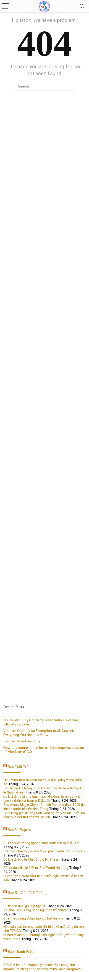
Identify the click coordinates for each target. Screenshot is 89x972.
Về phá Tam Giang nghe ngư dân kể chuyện (35, 910)
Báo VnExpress (20, 829)
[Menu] (5, 6)
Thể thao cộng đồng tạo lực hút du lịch (33, 918)
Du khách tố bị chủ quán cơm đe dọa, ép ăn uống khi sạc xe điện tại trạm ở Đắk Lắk (42, 798)
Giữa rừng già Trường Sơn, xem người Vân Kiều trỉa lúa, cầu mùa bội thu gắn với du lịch (44, 815)
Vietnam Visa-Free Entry (21, 741)
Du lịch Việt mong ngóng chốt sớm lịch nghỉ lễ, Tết (41, 843)
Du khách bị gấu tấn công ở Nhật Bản (31, 859)
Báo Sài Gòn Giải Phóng (27, 892)
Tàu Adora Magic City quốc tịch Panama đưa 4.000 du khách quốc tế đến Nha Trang (44, 807)
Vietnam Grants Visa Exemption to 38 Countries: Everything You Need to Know (40, 733)
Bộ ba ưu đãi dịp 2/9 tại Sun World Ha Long (35, 868)
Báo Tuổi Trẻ (18, 766)
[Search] (81, 6)
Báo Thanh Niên (21, 951)
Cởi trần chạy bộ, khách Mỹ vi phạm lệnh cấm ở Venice (44, 851)
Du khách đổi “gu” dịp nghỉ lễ (24, 906)
